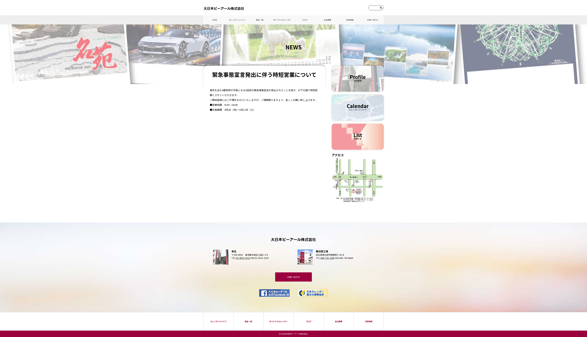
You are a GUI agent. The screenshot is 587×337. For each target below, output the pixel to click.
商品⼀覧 (259, 19)
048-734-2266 (327, 258)
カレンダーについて (237, 19)
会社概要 (327, 19)
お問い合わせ (372, 19)
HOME (214, 19)
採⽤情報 (350, 19)
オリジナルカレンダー (282, 19)
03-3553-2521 (243, 258)
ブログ (305, 19)
